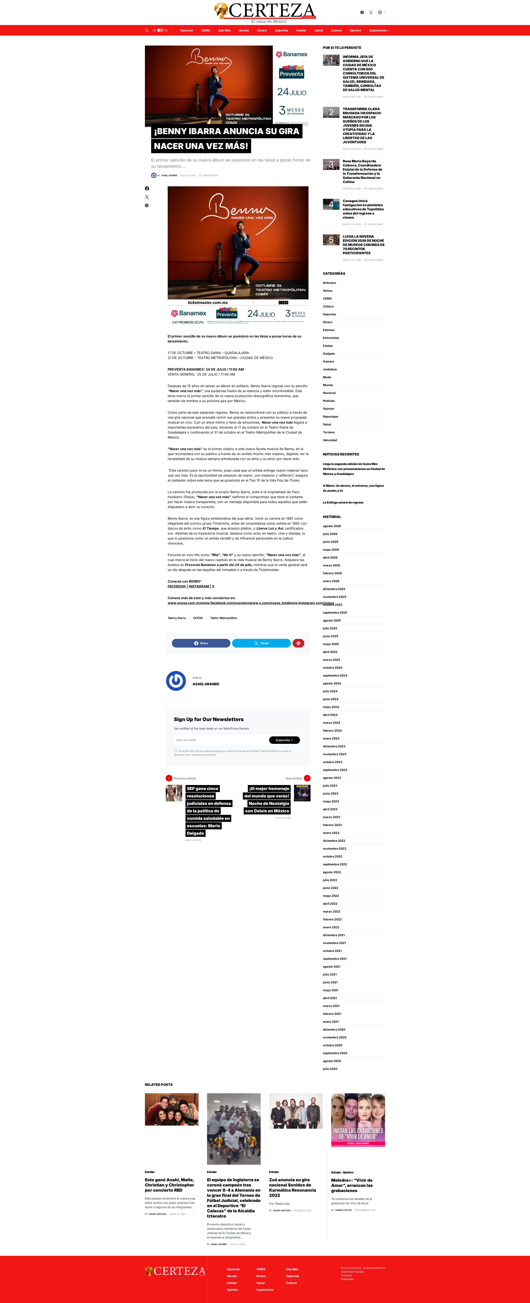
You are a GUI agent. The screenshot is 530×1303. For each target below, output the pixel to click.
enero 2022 (331, 927)
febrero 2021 (332, 1013)
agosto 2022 (332, 872)
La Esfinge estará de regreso (343, 502)
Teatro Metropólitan (223, 618)
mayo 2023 (331, 801)
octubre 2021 (332, 951)
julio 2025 (330, 628)
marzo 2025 (331, 659)
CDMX (327, 298)
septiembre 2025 (335, 612)
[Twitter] (371, 12)
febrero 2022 (332, 919)
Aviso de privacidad (352, 1271)
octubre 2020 (332, 1045)
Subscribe (283, 740)
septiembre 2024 (335, 675)
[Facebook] (362, 12)
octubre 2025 (332, 604)
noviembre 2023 (334, 754)
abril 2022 (330, 903)
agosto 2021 (331, 966)
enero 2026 (331, 581)
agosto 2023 (332, 777)
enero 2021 (331, 1021)
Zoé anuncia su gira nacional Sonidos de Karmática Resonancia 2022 (292, 1187)
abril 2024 (330, 715)
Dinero (327, 322)
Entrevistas (331, 338)
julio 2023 (330, 785)
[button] (147, 30)
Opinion (328, 408)
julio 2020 (330, 1069)
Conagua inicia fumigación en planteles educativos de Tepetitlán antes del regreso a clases (363, 209)
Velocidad (330, 440)
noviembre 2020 (334, 1037)
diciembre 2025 (334, 589)
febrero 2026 (332, 573)
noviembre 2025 (334, 597)
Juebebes (330, 369)
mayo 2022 (331, 895)
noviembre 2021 (334, 943)
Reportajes (330, 416)
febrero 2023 (332, 825)
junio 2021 (330, 982)
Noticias (329, 400)
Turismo (329, 432)
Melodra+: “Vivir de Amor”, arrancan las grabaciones (352, 1185)
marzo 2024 (331, 722)
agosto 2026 (332, 526)
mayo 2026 (331, 549)
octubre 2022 (332, 856)
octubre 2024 (332, 667)
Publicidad (347, 1279)
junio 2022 (330, 888)
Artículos (329, 282)
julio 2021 (330, 974)
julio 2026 (330, 534)
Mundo (328, 385)
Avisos (327, 290)
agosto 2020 (332, 1061)
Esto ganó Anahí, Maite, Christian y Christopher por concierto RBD (169, 1185)
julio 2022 (330, 880)
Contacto (346, 1275)
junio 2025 (330, 636)
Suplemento (265, 1289)
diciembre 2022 (334, 840)
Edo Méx (292, 1269)
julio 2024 (330, 691)
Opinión (232, 1289)
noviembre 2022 (334, 848)
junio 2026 (330, 541)
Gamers (328, 361)
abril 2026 (330, 557)
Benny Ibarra (177, 618)
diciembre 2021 (334, 935)
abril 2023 (330, 809)
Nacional (329, 393)
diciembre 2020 (334, 1029)
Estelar (328, 345)
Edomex (329, 330)
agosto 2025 (332, 620)
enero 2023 (331, 833)
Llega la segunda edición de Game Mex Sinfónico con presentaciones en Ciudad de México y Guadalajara (354, 469)
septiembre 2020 (335, 1053)
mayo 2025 (331, 644)
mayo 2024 (331, 707)
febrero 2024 (332, 730)
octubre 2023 (332, 762)
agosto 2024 (332, 683)
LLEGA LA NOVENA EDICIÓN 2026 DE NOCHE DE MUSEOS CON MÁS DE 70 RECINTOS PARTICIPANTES (364, 244)
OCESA (198, 618)
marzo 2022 (331, 911)
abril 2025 (330, 652)
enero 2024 (331, 738)
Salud (327, 424)
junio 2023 (330, 793)
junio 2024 (330, 699)
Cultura (328, 306)
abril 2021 (330, 998)
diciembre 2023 (334, 746)
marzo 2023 (331, 817)
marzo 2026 (331, 565)
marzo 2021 (331, 1006)
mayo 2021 (330, 990)
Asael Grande (206, 684)
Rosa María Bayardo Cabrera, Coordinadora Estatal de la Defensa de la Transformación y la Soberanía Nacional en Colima (362, 171)
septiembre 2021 (335, 958)
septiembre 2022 (335, 864)
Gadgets (329, 353)
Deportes (329, 314)
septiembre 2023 (335, 770)
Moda (327, 377)
